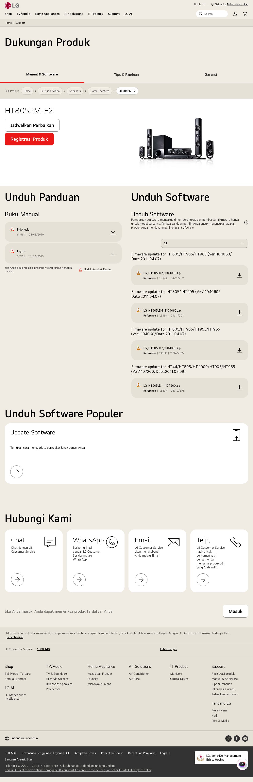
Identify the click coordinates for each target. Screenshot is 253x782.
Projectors (53, 689)
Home (8, 22)
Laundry (93, 679)
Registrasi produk (223, 674)
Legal (163, 753)
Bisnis (197, 4)
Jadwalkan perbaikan (225, 694)
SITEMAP (11, 753)
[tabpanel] (126, 288)
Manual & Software (225, 679)
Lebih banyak (15, 637)
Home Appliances (47, 14)
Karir (215, 715)
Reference (149, 278)
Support (114, 14)
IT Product (95, 14)
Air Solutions (73, 14)
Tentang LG (221, 703)
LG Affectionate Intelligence (15, 696)
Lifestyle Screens (57, 679)
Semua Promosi (15, 679)
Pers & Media (220, 721)
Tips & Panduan (222, 684)
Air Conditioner (139, 674)
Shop (8, 14)
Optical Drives (179, 679)
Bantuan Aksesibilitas (19, 759)
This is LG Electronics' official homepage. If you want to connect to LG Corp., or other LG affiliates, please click (78, 770)
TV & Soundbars (57, 674)
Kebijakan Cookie (112, 753)
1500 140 (43, 649)
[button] (212, 13)
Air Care (134, 679)
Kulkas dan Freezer (100, 674)
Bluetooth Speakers (59, 684)
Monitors (176, 674)
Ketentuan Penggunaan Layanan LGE (46, 753)
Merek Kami (219, 710)
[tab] (42, 75)
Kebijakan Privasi (85, 753)
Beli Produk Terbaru (18, 674)
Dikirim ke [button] (231, 4)
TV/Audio (23, 14)
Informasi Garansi (223, 689)
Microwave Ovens (99, 684)
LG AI (128, 14)
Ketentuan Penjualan (142, 753)
